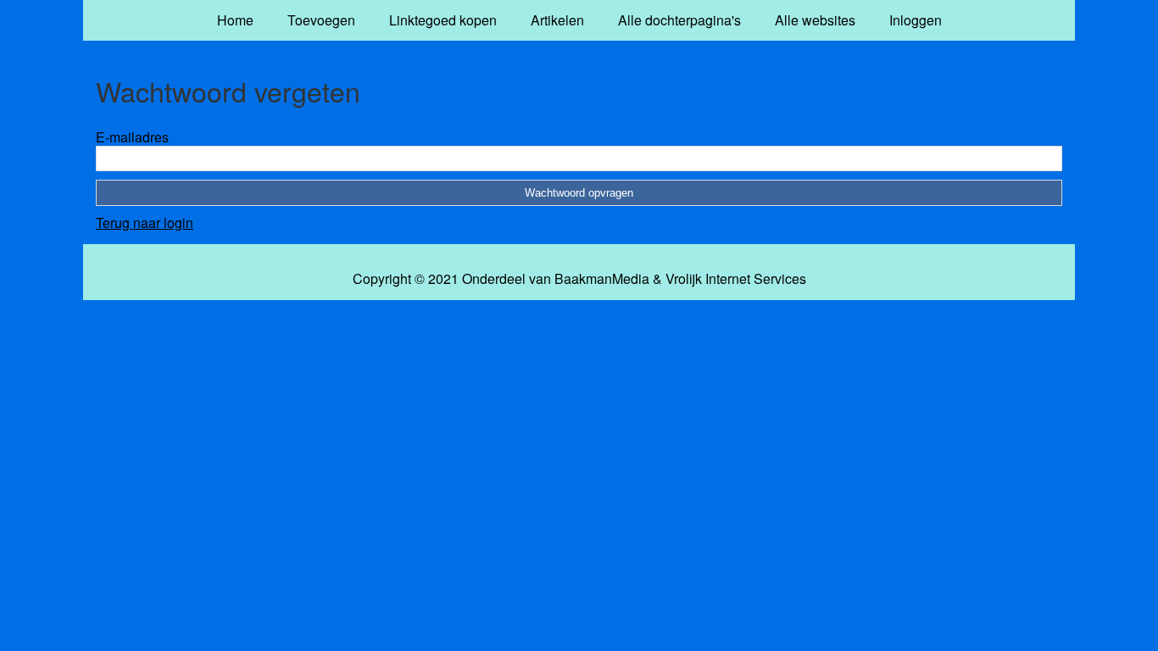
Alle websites (815, 20)
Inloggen (915, 20)
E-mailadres (132, 137)
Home (235, 20)
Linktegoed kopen (443, 20)
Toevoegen (321, 20)
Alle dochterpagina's (679, 20)
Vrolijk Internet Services (735, 278)
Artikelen (557, 20)
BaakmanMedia (601, 278)
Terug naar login (144, 222)
